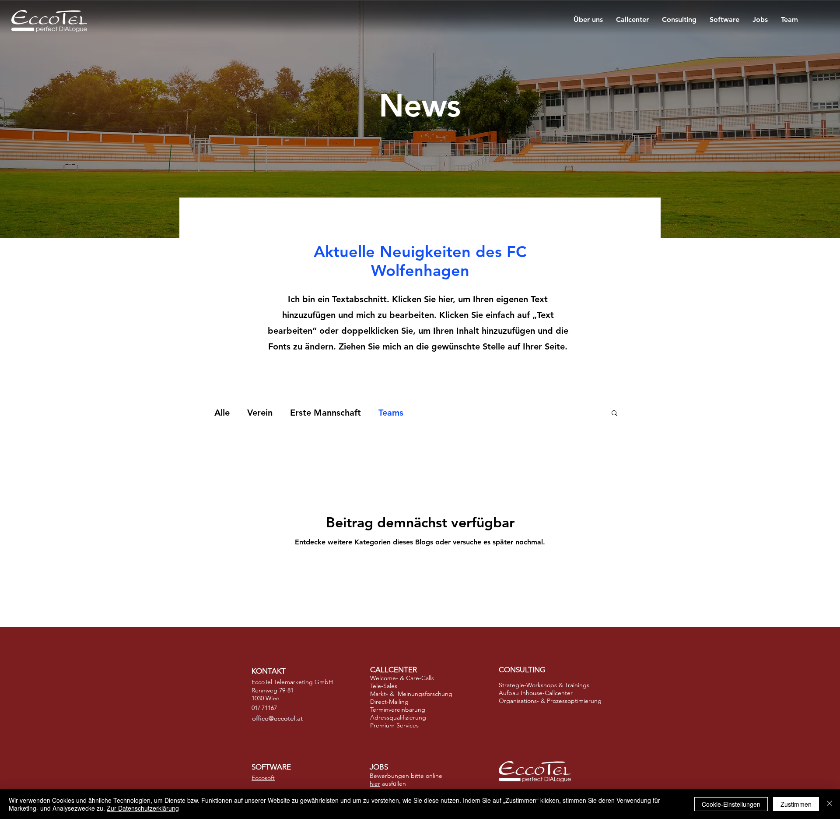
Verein (260, 412)
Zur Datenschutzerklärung (143, 808)
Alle (222, 412)
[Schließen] (829, 804)
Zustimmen (796, 804)
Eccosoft (263, 778)
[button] (614, 413)
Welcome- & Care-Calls (402, 678)
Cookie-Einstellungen (731, 804)
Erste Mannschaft (325, 412)
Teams (390, 412)
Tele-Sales (383, 686)
